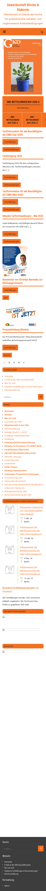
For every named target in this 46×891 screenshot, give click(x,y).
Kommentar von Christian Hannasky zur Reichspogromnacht (22, 281)
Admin (6, 886)
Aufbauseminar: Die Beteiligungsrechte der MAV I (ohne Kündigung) (30, 530)
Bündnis (7, 355)
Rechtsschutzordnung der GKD (17, 494)
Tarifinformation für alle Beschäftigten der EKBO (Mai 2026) (22, 193)
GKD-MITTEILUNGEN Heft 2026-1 (12, 119)
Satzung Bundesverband (15, 481)
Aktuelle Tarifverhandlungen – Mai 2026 (22, 216)
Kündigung (9, 439)
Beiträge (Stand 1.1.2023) (15, 432)
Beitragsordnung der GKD (15, 491)
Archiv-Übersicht (11, 460)
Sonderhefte (9, 463)
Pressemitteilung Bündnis (15, 329)
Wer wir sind (9, 383)
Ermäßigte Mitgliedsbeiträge (17, 435)
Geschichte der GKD (13, 421)
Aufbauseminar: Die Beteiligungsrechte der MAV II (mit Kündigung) (30, 570)
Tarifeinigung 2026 (12, 156)
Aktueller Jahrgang (12, 456)
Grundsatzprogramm (13, 477)
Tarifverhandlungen (11, 149)
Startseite (8, 376)
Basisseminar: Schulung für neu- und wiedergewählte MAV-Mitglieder (31, 510)
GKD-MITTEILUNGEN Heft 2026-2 (23, 102)
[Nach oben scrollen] (41, 886)
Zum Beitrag (22, 107)
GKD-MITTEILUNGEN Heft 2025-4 (32, 119)
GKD (5, 298)
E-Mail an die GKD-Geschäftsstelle (19, 379)
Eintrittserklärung (12, 390)
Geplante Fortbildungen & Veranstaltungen (23, 386)
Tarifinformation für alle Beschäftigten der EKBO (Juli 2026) (22, 133)
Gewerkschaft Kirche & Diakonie (23, 7)
